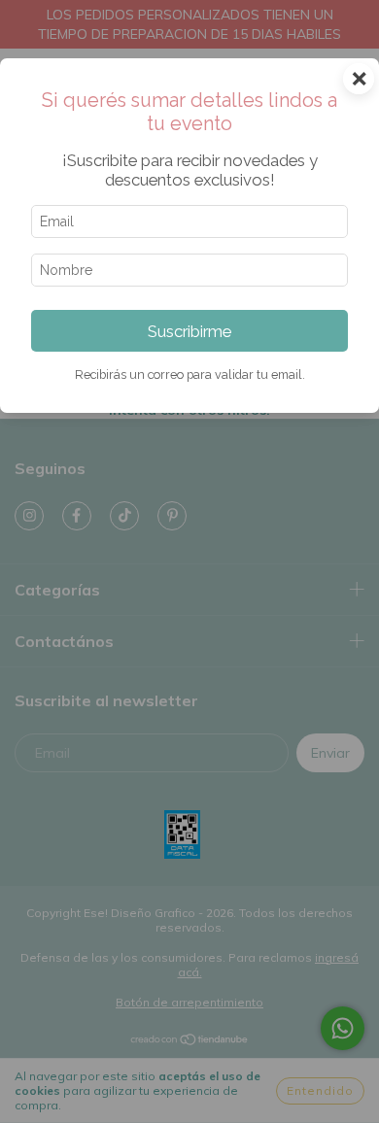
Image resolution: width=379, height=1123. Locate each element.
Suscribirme (189, 331)
